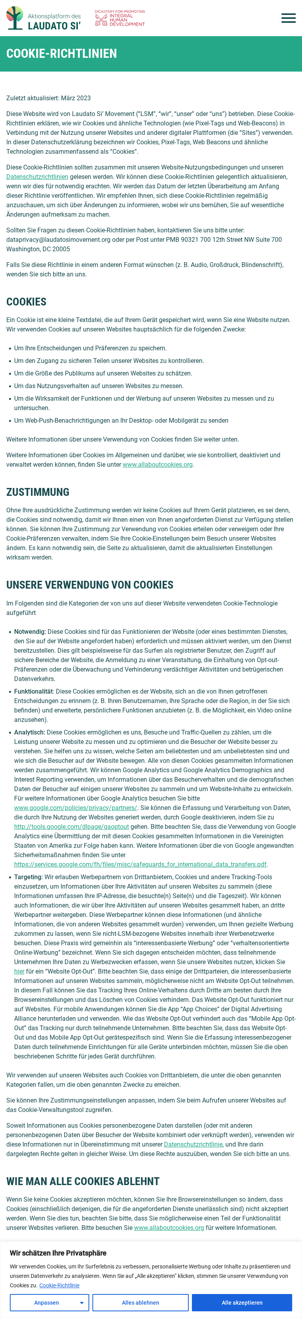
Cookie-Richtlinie (59, 1285)
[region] (151, 1279)
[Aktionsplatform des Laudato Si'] (43, 18)
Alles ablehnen (140, 1303)
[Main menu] (289, 18)
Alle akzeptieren (242, 1303)
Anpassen (46, 1303)
